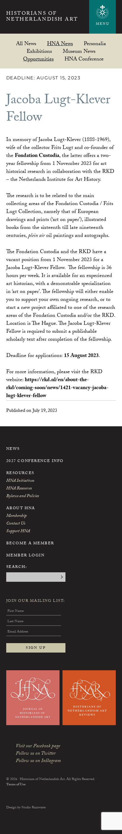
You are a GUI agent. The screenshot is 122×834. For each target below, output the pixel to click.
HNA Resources (19, 489)
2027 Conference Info (35, 461)
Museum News (79, 51)
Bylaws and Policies (22, 496)
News (13, 449)
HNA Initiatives (20, 481)
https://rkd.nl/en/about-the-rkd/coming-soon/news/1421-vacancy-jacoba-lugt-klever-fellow (57, 388)
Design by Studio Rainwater (26, 808)
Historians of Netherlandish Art (42, 17)
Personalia (95, 43)
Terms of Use (15, 785)
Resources (20, 473)
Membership (16, 516)
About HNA (20, 508)
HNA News (60, 43)
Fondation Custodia (37, 156)
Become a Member (30, 543)
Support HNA (18, 531)
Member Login (25, 556)
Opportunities (38, 59)
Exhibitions (39, 51)
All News (26, 43)
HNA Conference (84, 59)
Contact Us (15, 524)
